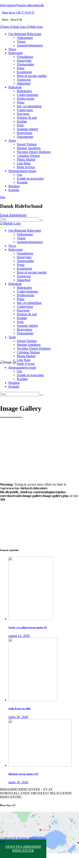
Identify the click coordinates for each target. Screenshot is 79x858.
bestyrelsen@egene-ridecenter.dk (22, 5)
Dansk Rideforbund (13, 215)
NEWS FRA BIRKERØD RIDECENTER (23, 848)
